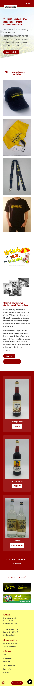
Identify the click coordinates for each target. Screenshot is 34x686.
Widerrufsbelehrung (9, 665)
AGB (4, 654)
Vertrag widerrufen (17, 683)
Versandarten (7, 662)
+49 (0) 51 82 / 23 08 (12, 629)
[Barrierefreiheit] (29, 681)
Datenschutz (7, 669)
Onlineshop (9, 356)
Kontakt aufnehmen (12, 361)
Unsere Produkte (11, 52)
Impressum (6, 673)
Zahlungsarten (7, 658)
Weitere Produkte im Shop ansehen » (17, 561)
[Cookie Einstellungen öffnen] (3, 683)
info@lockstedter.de (9, 635)
